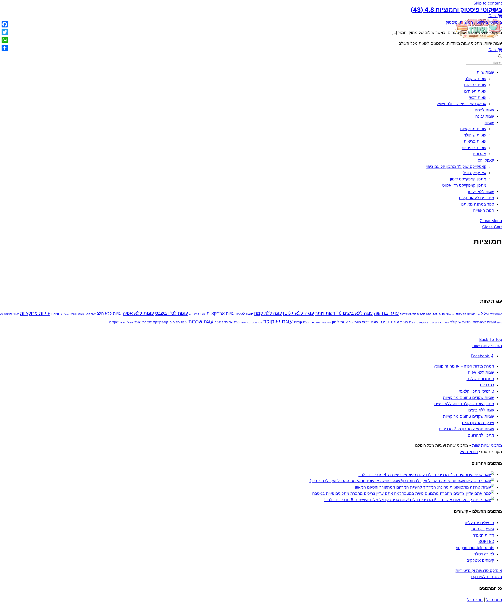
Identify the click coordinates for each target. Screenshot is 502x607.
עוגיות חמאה (60, 313)
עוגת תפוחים (178, 322)
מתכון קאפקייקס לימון (468, 179)
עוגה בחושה (386, 313)
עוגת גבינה (389, 321)
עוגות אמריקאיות (221, 313)
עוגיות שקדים (442, 322)
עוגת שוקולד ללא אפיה (251, 322)
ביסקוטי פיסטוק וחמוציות (456, 9)
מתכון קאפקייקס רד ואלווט (464, 185)
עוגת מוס (326, 322)
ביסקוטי (495, 22)
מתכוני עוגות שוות (487, 445)
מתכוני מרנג (447, 314)
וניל (486, 313)
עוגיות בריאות (475, 141)
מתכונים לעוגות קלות (476, 198)
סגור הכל (475, 600)
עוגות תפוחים (475, 91)
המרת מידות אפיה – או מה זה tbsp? (463, 366)
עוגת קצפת (301, 322)
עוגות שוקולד (475, 78)
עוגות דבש (477, 97)
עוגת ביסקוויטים (425, 322)
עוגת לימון (340, 322)
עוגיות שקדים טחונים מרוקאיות (468, 397)
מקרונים (479, 154)
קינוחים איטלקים (480, 560)
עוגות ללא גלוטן (481, 191)
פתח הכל (494, 600)
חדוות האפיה (483, 535)
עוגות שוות (485, 72)
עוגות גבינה (484, 116)
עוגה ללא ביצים (481, 410)
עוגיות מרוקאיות (473, 128)
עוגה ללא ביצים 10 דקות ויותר (344, 313)
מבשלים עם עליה (479, 522)
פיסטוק (451, 22)
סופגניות (421, 314)
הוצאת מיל (469, 451)
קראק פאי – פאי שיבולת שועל (461, 103)
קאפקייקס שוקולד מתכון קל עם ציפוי (456, 166)
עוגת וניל (355, 322)
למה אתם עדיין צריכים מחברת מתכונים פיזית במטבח (357, 493)
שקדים (113, 322)
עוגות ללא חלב (109, 313)
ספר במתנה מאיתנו (477, 204)
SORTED (486, 541)
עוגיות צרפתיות (474, 147)
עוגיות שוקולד (475, 135)
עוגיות (489, 122)
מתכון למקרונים (481, 435)
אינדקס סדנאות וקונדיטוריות (479, 570)
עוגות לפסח (484, 110)
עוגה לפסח (244, 313)
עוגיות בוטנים (77, 313)
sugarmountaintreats (475, 547)
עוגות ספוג (90, 314)
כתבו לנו (487, 385)
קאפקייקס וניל (474, 172)
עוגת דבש (370, 322)
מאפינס (471, 313)
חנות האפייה (483, 210)
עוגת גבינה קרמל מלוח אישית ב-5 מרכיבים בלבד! (366, 499)
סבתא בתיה (431, 314)
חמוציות (466, 22)
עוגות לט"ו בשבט (171, 313)
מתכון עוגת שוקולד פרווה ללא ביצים (464, 403)
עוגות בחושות (475, 85)
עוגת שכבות (200, 322)
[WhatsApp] (5, 40)
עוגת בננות (408, 322)
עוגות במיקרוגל (197, 313)
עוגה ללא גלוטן (298, 313)
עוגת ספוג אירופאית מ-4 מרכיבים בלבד (391, 474)
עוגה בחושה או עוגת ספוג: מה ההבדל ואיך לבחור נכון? (354, 481)
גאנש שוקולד (496, 314)
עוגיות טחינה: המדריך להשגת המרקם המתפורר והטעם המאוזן (407, 487)
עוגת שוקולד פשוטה (227, 322)
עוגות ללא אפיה (138, 313)
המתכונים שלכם (480, 378)
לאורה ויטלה (484, 554)
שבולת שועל (143, 322)
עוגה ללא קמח (268, 313)
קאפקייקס (486, 160)
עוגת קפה (316, 322)
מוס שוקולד (461, 314)
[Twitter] (5, 32)
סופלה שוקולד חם (408, 314)
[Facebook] (5, 24)
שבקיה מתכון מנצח (478, 422)
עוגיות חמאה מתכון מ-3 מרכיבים (466, 429)
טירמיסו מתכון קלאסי (476, 391)
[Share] (5, 48)
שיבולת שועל (126, 322)
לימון (480, 314)
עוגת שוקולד (278, 321)
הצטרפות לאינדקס (486, 576)
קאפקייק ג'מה (482, 529)
